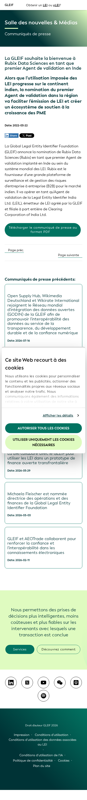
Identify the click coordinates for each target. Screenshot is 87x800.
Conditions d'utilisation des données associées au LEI (42, 742)
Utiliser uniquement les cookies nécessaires (44, 442)
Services (20, 649)
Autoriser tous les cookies (43, 428)
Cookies (63, 760)
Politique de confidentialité (33, 760)
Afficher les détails (58, 415)
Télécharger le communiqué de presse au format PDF (43, 230)
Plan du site (41, 766)
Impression (21, 735)
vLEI (56, 5)
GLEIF (9, 5)
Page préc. (15, 250)
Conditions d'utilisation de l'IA (41, 755)
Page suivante (69, 255)
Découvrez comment (58, 649)
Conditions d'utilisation (51, 735)
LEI (45, 5)
